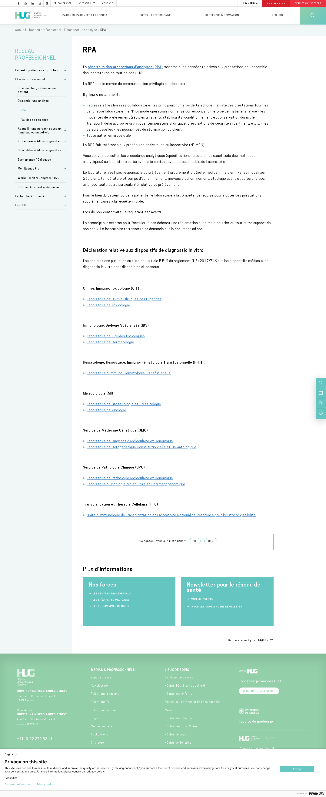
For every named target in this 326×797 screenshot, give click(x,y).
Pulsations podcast (104, 710)
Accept (297, 769)
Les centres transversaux (112, 594)
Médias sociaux (101, 726)
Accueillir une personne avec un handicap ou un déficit (40, 131)
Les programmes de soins (111, 606)
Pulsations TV (100, 702)
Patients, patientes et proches (84, 15)
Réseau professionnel (156, 15)
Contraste (65, 4)
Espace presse (101, 677)
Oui (195, 541)
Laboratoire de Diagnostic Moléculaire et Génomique (130, 441)
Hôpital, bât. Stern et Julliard (185, 685)
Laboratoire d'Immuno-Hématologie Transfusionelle (129, 373)
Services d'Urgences (308, 4)
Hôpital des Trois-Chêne (181, 726)
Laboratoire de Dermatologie (110, 342)
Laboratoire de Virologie (106, 410)
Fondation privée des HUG (260, 681)
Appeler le (276, 3)
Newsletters (99, 685)
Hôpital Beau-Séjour (178, 718)
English (10, 754)
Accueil (20, 30)
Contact (107, 4)
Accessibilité (86, 4)
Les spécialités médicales (111, 600)
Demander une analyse (80, 30)
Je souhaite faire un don (259, 691)
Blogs (94, 718)
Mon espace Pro (202, 599)
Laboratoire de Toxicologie (108, 305)
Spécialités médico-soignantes (39, 150)
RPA (23, 110)
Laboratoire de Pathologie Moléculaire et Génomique (130, 478)
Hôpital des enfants (178, 694)
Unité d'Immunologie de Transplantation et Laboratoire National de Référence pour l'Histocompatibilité (171, 515)
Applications (99, 734)
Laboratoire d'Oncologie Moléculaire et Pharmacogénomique (136, 484)
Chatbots (97, 743)
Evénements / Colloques (34, 160)
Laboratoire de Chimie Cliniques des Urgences (124, 299)
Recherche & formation (222, 15)
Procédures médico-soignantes (39, 141)
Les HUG (277, 15)
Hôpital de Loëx (175, 734)
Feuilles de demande (34, 120)
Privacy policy (45, 784)
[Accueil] (30, 15)
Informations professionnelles (39, 187)
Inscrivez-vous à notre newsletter (216, 607)
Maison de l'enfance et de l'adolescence (193, 702)
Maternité (171, 710)
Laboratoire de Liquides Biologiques (116, 336)
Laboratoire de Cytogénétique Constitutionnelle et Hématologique (141, 447)
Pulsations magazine (105, 694)
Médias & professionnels (113, 670)
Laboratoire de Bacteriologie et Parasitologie (124, 404)
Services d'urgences (179, 677)
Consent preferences (17, 784)
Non (210, 541)
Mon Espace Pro (29, 168)
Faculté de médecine (256, 722)
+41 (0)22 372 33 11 (35, 739)
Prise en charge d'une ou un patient (37, 90)
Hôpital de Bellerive (178, 743)
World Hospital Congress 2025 (38, 178)
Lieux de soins (177, 670)
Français (249, 3)
